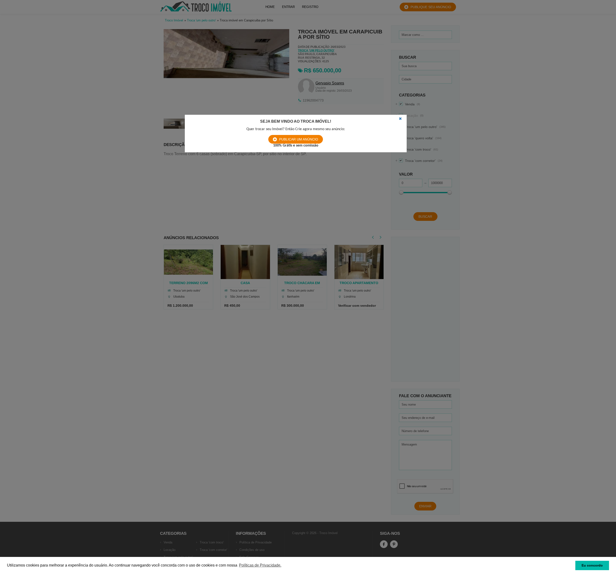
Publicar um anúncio (298, 139)
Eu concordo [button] (592, 565)
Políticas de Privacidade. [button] (260, 565)
